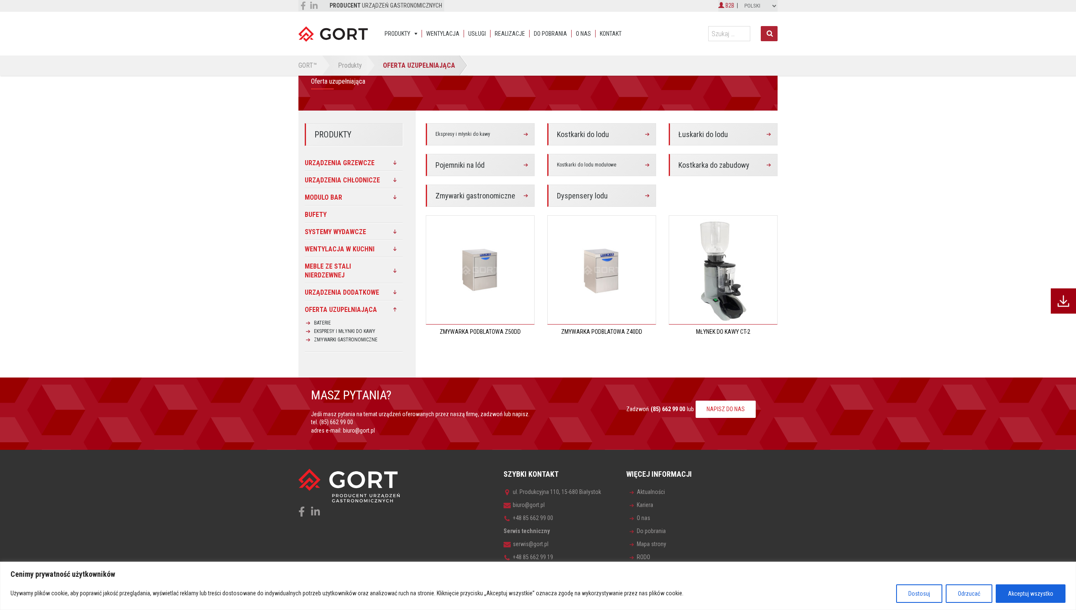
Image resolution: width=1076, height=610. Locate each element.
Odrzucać (969, 593)
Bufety (316, 215)
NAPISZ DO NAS (726, 409)
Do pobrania (550, 33)
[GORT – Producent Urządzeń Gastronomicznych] (333, 33)
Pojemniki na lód (460, 165)
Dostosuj (919, 593)
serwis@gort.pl (531, 544)
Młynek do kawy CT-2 (723, 331)
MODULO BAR (323, 197)
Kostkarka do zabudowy (713, 165)
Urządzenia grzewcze (339, 163)
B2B (729, 5)
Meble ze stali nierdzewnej (328, 270)
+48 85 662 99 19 (533, 557)
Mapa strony (651, 544)
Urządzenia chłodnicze (342, 180)
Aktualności (651, 492)
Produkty (397, 33)
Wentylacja (442, 33)
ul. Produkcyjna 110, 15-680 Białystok (557, 492)
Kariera (645, 505)
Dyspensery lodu (582, 195)
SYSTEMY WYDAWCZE (335, 232)
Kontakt (611, 33)
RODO (643, 557)
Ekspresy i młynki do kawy (462, 134)
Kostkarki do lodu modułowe (586, 165)
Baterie (322, 323)
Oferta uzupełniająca (341, 310)
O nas (583, 33)
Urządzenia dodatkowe (342, 292)
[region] (538, 586)
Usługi (477, 33)
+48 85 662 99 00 (533, 518)
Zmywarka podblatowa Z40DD (601, 331)
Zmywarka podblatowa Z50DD (480, 331)
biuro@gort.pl (359, 430)
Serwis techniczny (527, 531)
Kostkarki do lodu (583, 134)
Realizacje (510, 33)
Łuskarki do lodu (703, 134)
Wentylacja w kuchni (339, 249)
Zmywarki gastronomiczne (475, 195)
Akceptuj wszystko (1030, 593)
